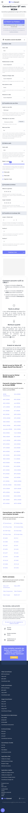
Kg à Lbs (3, 747)
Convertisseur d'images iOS (7, 779)
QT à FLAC (16, 564)
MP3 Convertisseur (5, 687)
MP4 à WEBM (6, 451)
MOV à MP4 (3, 678)
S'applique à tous (12, 252)
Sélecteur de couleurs (6, 766)
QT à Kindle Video (18, 534)
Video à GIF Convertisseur (6, 586)
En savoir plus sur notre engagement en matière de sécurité (14, 623)
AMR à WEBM (17, 440)
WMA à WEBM (6, 436)
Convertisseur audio (5, 695)
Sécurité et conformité (6, 792)
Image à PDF (4, 708)
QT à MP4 (5, 549)
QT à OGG (16, 568)
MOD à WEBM (17, 496)
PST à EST (3, 733)
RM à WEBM (17, 492)
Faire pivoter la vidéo (7, 84)
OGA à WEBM (17, 422)
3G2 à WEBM (17, 477)
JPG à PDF (3, 701)
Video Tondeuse (18, 591)
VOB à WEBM (17, 485)
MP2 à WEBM (17, 425)
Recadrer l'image (5, 763)
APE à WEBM (17, 418)
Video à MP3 (17, 586)
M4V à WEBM (6, 496)
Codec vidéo (5, 47)
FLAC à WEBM (17, 433)
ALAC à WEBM (6, 440)
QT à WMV (5, 542)
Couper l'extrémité (6, 200)
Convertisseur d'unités (6, 752)
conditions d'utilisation (14, 32)
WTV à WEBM (6, 474)
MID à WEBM (6, 414)
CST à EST (3, 736)
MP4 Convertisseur (5, 674)
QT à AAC (16, 553)
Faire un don (4, 786)
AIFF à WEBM (6, 448)
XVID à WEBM (17, 470)
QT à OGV (16, 549)
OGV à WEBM (17, 448)
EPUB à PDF (4, 720)
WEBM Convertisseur (6, 395)
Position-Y (4, 238)
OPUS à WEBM (6, 418)
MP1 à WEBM (17, 407)
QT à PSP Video (6, 530)
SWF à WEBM (6, 499)
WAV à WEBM (17, 436)
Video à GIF (3, 676)
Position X (4, 228)
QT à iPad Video (17, 530)
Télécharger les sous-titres (8, 118)
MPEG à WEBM (17, 499)
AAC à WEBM (17, 444)
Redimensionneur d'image (7, 761)
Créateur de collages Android (7, 772)
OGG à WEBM (17, 429)
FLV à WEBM (17, 459)
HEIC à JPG (3, 706)
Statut (2, 795)
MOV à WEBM (6, 462)
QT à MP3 (5, 556)
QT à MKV (16, 542)
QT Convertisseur (7, 523)
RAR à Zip (3, 731)
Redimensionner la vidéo (7, 61)
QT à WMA (5, 564)
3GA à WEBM (17, 394)
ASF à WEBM (6, 481)
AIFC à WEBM (6, 407)
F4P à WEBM (6, 466)
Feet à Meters (4, 749)
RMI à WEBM (17, 399)
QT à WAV (16, 560)
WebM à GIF (17, 595)
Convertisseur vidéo (5, 681)
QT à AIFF (5, 553)
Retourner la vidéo (6, 94)
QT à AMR (16, 556)
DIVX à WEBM (6, 488)
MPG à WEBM (6, 492)
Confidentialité (4, 789)
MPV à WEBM (17, 474)
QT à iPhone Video (7, 527)
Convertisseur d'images (6, 711)
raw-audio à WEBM (7, 429)
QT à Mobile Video (18, 523)
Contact (3, 794)
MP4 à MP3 (3, 690)
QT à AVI (16, 545)
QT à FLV (16, 538)
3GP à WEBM (6, 455)
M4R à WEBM (17, 414)
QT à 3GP (5, 545)
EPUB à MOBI (4, 722)
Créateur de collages (5, 758)
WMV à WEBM (6, 459)
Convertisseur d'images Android (8, 777)
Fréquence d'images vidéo (8, 75)
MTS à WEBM (6, 503)
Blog (2, 785)
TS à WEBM (6, 477)
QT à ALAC (5, 560)
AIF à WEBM (17, 410)
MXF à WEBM (6, 470)
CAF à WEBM (6, 410)
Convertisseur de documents (7, 724)
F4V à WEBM (17, 462)
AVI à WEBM (17, 451)
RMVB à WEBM (17, 481)
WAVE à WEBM (6, 425)
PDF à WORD (4, 717)
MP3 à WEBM (6, 444)
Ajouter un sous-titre (7, 107)
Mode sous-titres (6, 127)
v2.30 (12, 802)
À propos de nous (5, 783)
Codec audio (5, 147)
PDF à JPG (3, 704)
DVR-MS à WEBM (7, 485)
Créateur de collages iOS (6, 775)
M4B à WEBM (6, 422)
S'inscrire (20, 25)
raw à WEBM (17, 403)
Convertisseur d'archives (6, 738)
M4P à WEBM (6, 399)
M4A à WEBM (6, 433)
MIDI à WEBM (6, 403)
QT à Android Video (18, 527)
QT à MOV (5, 538)
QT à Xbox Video (7, 534)
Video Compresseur (8, 591)
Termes (3, 790)
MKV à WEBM (17, 455)
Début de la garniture (7, 188)
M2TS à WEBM (17, 503)
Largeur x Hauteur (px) (7, 217)
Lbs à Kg (3, 745)
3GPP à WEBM (17, 488)
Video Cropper (6, 595)
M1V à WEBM (17, 466)
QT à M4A (5, 568)
